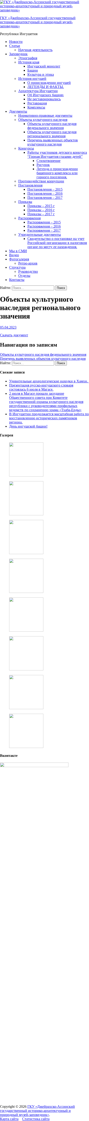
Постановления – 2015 (45, 189)
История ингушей (32, 78)
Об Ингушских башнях (45, 95)
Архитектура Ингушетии (38, 91)
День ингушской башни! (28, 426)
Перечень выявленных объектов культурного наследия (52, 142)
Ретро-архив (27, 263)
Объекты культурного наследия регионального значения (51, 134)
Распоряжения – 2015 (44, 222)
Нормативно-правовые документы (45, 115)
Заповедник (18, 54)
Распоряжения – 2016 (44, 226)
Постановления (30, 185)
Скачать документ (14, 335)
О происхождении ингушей (49, 83)
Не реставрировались (44, 99)
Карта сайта (9, 1119)
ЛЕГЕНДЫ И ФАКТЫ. (45, 87)
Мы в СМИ (18, 251)
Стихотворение (48, 161)
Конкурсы (26, 148)
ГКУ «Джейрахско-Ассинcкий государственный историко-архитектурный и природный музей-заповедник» (38, 22)
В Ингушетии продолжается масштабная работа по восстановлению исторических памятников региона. (49, 418)
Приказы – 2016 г (41, 210)
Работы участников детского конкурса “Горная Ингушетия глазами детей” (57, 154)
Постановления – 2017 (45, 198)
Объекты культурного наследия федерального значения (51, 126)
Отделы (24, 276)
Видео (14, 255)
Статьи (14, 46)
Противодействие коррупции (41, 181)
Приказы (25, 202)
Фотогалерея (19, 259)
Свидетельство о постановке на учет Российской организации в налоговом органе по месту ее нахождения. (57, 243)
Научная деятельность (35, 50)
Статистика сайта (36, 1119)
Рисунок (43, 165)
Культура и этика (40, 74)
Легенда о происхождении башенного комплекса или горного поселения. (57, 173)
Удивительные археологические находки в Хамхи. (49, 381)
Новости (16, 42)
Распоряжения (29, 218)
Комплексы (36, 107)
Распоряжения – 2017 (44, 230)
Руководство (28, 271)
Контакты (16, 280)
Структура (17, 267)
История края (28, 62)
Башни (32, 70)
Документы (18, 111)
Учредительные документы (39, 234)
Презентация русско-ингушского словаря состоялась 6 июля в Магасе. (41, 387)
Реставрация (37, 103)
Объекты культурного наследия (42, 120)
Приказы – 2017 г (41, 214)
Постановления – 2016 (45, 193)
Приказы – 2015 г (41, 206)
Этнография (27, 58)
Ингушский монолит (43, 66)
